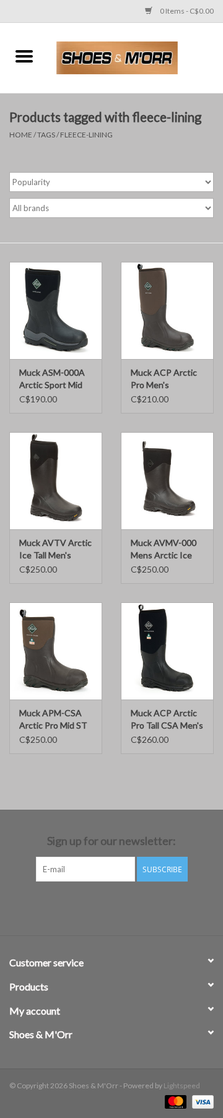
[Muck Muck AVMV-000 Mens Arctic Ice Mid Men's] (167, 480)
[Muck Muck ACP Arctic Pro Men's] (167, 310)
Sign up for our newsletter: (111, 840)
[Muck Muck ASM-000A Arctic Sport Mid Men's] (55, 310)
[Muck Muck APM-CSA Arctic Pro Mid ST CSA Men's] (55, 651)
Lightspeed (182, 1085)
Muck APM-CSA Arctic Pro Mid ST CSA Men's (53, 720)
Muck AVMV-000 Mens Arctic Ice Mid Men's (163, 549)
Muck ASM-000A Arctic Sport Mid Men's (52, 379)
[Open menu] (24, 55)
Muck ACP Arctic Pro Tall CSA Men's (167, 719)
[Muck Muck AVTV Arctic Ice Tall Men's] (55, 480)
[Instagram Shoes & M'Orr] (123, 907)
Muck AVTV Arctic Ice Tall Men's (55, 548)
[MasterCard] (174, 1101)
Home (20, 134)
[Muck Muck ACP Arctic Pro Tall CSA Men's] (167, 651)
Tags (46, 134)
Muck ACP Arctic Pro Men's (164, 378)
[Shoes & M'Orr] (136, 56)
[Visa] (201, 1101)
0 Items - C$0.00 (186, 10)
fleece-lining (86, 134)
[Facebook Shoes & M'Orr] (101, 907)
